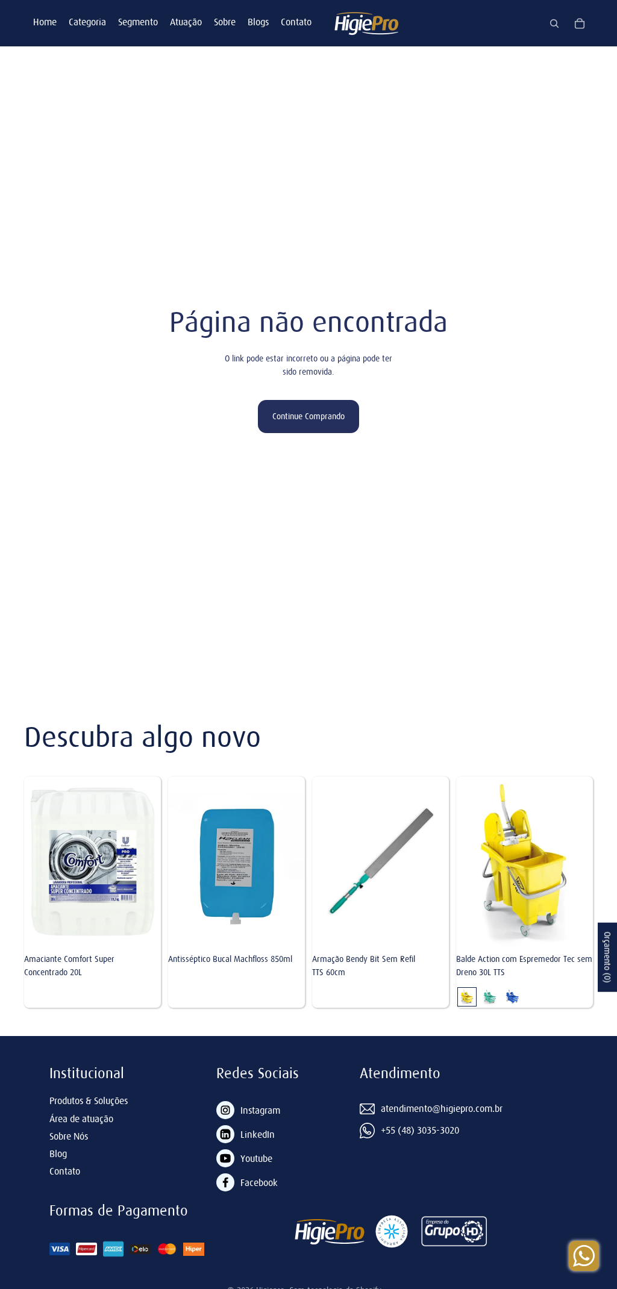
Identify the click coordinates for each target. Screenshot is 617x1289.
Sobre (225, 21)
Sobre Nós (68, 1136)
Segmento (138, 21)
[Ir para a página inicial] (366, 23)
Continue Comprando (308, 416)
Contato (296, 21)
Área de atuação (81, 1118)
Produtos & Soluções (88, 1100)
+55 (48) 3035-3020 (420, 1130)
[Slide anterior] (465, 862)
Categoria (87, 21)
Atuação (186, 21)
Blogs (258, 21)
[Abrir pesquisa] (554, 23)
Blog (58, 1153)
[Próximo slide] (584, 862)
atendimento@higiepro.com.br (442, 1108)
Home (45, 21)
